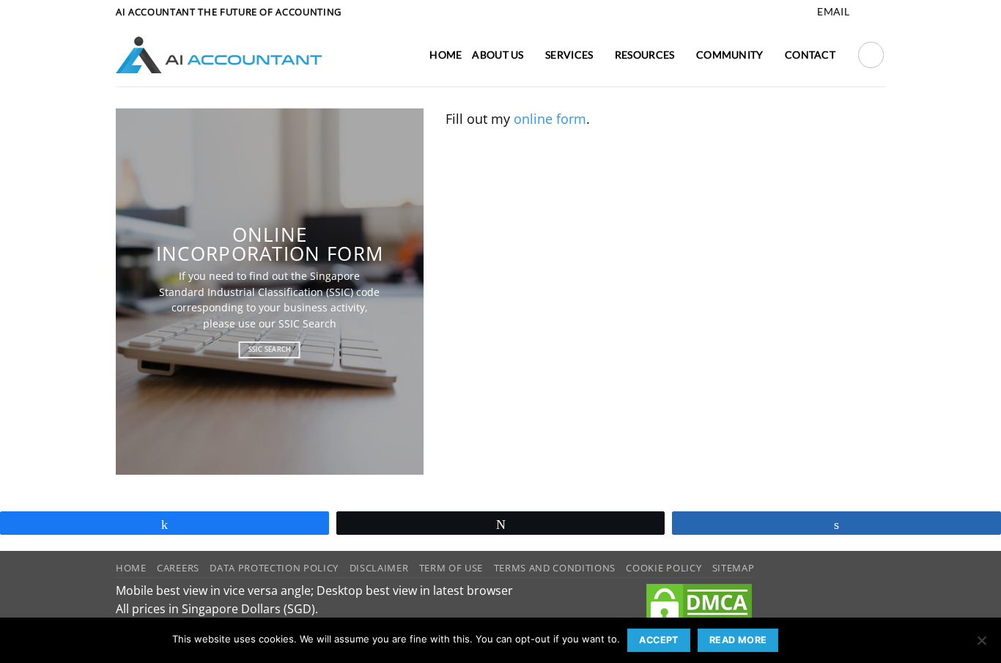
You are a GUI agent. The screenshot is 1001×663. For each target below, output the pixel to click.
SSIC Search (307, 323)
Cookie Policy (663, 567)
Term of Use (451, 567)
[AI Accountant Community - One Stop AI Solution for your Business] (219, 55)
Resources (645, 54)
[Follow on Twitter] (877, 12)
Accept (658, 639)
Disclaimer (379, 567)
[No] (981, 644)
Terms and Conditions (555, 567)
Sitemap (733, 567)
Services (569, 54)
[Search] (871, 54)
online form (550, 118)
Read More (738, 639)
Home (445, 54)
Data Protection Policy (274, 567)
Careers (178, 567)
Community (730, 54)
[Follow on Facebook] (862, 12)
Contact (810, 54)
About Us (497, 54)
